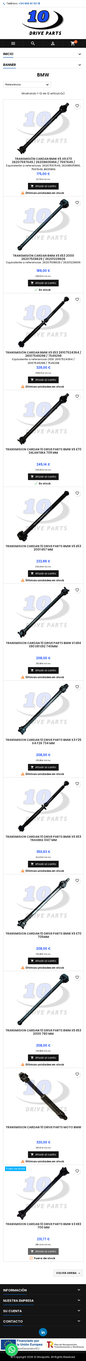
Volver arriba (68, 1273)
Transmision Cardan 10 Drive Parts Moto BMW (43, 1127)
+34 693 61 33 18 (29, 3)
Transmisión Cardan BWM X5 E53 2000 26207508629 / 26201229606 (43, 257)
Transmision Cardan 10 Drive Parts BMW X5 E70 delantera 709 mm (43, 451)
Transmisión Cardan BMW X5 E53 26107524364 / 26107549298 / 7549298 (43, 354)
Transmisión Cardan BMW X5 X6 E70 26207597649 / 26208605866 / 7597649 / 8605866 (43, 162)
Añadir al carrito (43, 186)
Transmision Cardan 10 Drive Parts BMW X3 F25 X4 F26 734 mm (43, 741)
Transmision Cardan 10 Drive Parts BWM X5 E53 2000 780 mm (43, 1032)
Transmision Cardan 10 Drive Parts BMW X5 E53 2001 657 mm (43, 548)
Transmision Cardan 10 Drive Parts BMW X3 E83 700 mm (43, 1225)
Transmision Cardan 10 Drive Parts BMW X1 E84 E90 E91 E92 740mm (43, 644)
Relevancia (27, 84)
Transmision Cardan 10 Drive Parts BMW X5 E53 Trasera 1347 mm (43, 838)
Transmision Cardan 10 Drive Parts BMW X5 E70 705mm (43, 935)
